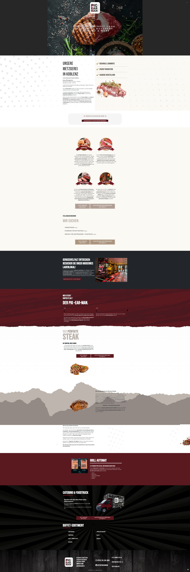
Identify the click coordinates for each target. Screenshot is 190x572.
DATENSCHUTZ (80, 566)
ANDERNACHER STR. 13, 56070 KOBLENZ (72, 279)
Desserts (99, 538)
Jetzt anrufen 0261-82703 (83, 356)
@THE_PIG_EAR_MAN (103, 560)
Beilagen (70, 542)
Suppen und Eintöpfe (101, 532)
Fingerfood (70, 535)
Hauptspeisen (71, 532)
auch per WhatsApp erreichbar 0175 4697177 (102, 356)
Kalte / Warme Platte (73, 538)
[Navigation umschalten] (187, 2)
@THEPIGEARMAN (102, 565)
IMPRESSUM (79, 564)
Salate (98, 535)
